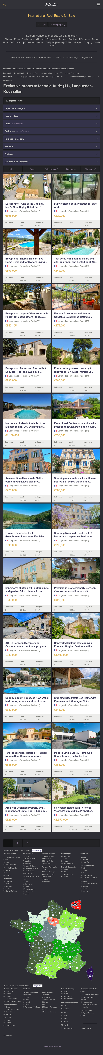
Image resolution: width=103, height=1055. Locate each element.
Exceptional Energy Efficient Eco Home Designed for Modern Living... (26, 260)
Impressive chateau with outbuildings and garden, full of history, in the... (27, 589)
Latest (12, 169)
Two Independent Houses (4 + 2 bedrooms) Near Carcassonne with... (26, 754)
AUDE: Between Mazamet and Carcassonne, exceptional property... (26, 644)
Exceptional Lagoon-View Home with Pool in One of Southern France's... (26, 315)
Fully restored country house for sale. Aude (75, 205)
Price (32, 169)
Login (42, 24)
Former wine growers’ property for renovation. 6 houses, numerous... (73, 370)
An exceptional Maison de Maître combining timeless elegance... (24, 479)
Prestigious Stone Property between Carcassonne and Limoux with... (75, 589)
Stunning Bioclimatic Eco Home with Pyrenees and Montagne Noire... (75, 699)
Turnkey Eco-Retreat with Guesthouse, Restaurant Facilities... (25, 534)
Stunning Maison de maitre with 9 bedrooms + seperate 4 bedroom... (74, 534)
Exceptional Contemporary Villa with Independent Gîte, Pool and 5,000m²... (75, 424)
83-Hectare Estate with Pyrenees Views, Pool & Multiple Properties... (74, 809)
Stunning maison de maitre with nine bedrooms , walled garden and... (75, 479)
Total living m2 (51, 169)
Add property (57, 24)
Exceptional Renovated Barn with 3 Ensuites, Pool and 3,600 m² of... (25, 370)
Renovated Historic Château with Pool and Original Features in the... (74, 644)
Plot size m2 (90, 169)
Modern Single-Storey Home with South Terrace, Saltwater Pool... (73, 754)
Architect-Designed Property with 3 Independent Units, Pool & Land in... (26, 809)
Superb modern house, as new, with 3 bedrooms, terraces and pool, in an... (27, 699)
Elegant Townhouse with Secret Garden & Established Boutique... (73, 315)
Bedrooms (70, 169)
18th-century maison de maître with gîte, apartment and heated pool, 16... (75, 260)
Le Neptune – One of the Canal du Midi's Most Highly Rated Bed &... (24, 205)
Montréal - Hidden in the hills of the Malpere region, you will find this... (25, 424)
